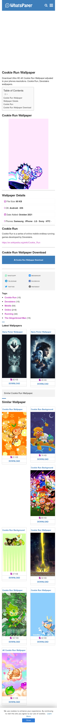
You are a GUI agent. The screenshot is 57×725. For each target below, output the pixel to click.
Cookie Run (8, 104)
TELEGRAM (12, 281)
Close (28, 720)
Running (9, 313)
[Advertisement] (28, 39)
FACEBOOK (35, 281)
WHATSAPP (11, 276)
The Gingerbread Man (16, 317)
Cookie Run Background (42, 409)
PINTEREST (35, 287)
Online (8, 309)
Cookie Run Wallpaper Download (17, 107)
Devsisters (10, 301)
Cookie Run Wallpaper (12, 97)
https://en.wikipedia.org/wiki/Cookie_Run (21, 242)
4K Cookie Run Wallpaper (13, 650)
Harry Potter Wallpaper (12, 332)
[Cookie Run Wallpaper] (28, 153)
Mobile (8, 305)
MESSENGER (36, 276)
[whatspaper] (18, 5)
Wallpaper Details (10, 101)
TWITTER (11, 287)
